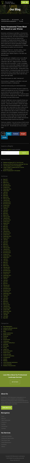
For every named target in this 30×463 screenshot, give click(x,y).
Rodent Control (6, 352)
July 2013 (5, 239)
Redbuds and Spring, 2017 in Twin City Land (13, 162)
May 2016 (5, 194)
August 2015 (6, 207)
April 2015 (5, 213)
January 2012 (6, 269)
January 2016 (6, 200)
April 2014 (5, 228)
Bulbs (4, 331)
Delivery (3, 446)
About (3, 418)
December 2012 (7, 251)
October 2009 (6, 309)
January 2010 (6, 306)
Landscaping (6, 341)
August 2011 (6, 277)
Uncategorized (6, 357)
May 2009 (5, 317)
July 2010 (5, 296)
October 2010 (6, 291)
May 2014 (5, 226)
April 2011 (5, 283)
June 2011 (5, 280)
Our (3, 424)
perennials (5, 344)
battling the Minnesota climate (10, 328)
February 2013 (6, 247)
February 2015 (6, 216)
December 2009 (7, 308)
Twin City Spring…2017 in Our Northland (12, 165)
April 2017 (5, 181)
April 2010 (5, 301)
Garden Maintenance (6, 442)
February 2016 (6, 198)
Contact (3, 422)
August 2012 (6, 257)
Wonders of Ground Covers (9, 365)
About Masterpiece (7, 326)
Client (5, 420)
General (5, 337)
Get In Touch (15, 381)
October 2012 (6, 254)
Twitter (8, 133)
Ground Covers (6, 339)
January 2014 (6, 231)
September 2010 (7, 293)
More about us (7, 407)
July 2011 (5, 278)
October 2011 (6, 273)
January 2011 (6, 286)
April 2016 (5, 195)
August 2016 (6, 190)
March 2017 (6, 182)
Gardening (5, 336)
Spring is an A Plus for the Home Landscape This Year (15, 164)
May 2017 (5, 179)
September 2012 (7, 256)
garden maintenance (8, 333)
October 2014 (6, 221)
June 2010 (5, 298)
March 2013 (6, 246)
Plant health (6, 346)
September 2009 (7, 311)
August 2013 (6, 238)
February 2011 (6, 285)
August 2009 (6, 313)
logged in (9, 149)
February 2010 (6, 304)
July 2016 (5, 192)
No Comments (15, 19)
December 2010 (7, 288)
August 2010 (6, 295)
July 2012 (5, 259)
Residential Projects (7, 351)
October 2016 (6, 187)
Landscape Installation (6, 436)
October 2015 (6, 205)
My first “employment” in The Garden (11, 170)
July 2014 (5, 224)
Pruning (21, 21)
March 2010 (6, 303)
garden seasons (7, 334)
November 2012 (7, 252)
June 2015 (5, 210)
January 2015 (6, 218)
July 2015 (5, 208)
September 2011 (7, 275)
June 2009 (5, 316)
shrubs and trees (7, 354)
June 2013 (5, 241)
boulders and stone (7, 329)
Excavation (3, 444)
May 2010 (5, 299)
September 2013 (7, 236)
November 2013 (7, 233)
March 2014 (6, 229)
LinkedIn (4, 137)
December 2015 (7, 202)
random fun (6, 349)
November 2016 (7, 185)
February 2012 (6, 267)
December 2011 (7, 270)
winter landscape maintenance (10, 362)
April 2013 (5, 244)
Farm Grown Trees (5, 440)
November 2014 (7, 220)
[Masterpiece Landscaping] (8, 2)
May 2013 (5, 242)
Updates (5, 359)
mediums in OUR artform (9, 342)
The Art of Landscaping (8, 355)
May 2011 (5, 282)
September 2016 (7, 189)
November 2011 (7, 272)
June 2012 (5, 260)
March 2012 (6, 265)
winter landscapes (7, 364)
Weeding (5, 360)
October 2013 (6, 234)
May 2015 (5, 211)
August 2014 (6, 223)
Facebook (15, 133)
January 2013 (6, 249)
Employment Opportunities (7, 438)
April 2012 (5, 264)
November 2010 (7, 290)
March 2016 (6, 197)
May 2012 (5, 262)
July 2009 (5, 314)
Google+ (23, 133)
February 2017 (6, 184)
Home (2, 416)
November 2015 (7, 203)
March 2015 (6, 215)
